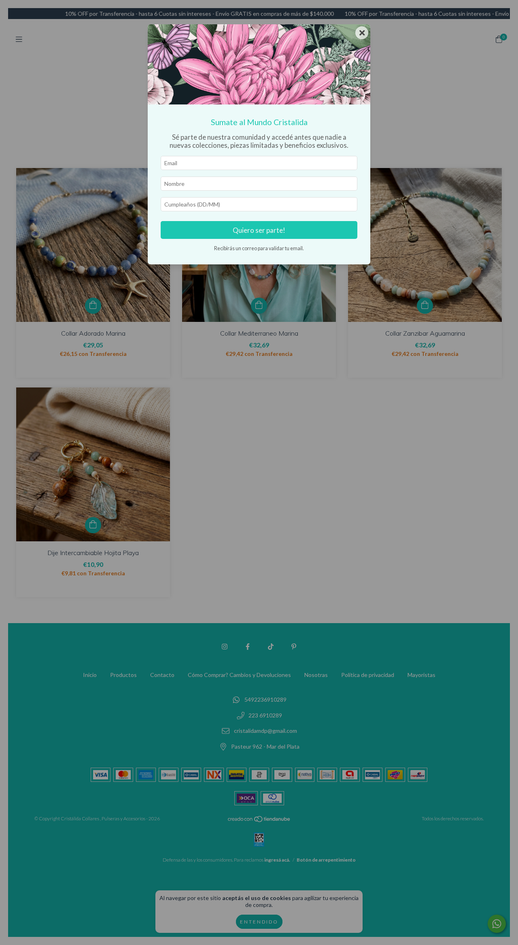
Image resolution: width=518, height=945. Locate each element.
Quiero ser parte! (259, 230)
